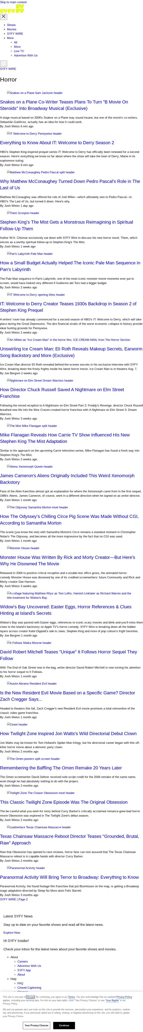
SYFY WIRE (8, 69)
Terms (71, 997)
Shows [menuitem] (11, 25)
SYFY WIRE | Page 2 (14, 899)
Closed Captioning (29, 987)
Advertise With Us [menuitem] (26, 55)
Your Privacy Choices (36, 1025)
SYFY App (24, 970)
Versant (31, 997)
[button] (3, 17)
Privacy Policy (124, 997)
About (21, 974)
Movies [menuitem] (11, 29)
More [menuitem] (10, 38)
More (17, 46)
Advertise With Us (29, 966)
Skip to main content (13, 2)
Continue (64, 1025)
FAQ (20, 983)
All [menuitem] (15, 42)
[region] (71, 1012)
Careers (22, 961)
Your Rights (112, 1000)
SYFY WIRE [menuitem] (15, 33)
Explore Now (11, 932)
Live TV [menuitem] (19, 51)
